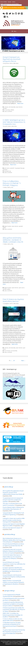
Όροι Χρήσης (5, 642)
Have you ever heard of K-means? (12, 528)
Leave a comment (8, 111)
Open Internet (19, 107)
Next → (23, 360)
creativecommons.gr (7, 3)
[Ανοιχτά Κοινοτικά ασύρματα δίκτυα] (14, 23)
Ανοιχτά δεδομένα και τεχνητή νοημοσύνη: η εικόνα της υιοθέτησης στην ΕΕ (14, 563)
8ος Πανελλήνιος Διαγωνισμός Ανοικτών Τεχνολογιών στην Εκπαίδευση (14, 9)
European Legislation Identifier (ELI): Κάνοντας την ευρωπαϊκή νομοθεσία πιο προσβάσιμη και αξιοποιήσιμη (14, 569)
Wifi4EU (12, 110)
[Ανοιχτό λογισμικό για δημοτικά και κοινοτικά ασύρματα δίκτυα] (14, 78)
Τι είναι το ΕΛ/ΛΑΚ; (3, 1)
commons (6, 107)
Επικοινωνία (20, 644)
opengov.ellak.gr (9, 591)
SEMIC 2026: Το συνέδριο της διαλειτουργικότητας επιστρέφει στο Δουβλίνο (13, 614)
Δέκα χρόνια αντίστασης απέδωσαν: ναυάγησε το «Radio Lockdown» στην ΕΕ (13, 240)
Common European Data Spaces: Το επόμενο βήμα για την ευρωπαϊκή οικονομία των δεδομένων (12, 556)
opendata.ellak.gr (9, 534)
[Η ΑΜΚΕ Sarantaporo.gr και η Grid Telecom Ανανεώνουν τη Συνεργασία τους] (13, 49)
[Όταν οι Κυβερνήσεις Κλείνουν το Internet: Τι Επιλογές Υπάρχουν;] (14, 201)
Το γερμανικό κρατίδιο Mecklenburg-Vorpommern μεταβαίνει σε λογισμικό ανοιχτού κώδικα (13, 603)
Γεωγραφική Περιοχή (19, 168)
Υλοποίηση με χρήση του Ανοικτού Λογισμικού (11, 641)
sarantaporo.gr (19, 376)
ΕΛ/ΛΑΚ (2, 3)
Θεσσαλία (5, 169)
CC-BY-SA (14, 644)
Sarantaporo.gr (7, 171)
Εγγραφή (9, 1)
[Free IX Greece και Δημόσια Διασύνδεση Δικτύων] (14, 321)
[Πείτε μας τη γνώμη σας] (4, 13)
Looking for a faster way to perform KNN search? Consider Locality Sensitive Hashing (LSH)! (13, 520)
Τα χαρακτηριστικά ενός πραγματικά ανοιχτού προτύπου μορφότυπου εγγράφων (13, 499)
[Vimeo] (22, 13)
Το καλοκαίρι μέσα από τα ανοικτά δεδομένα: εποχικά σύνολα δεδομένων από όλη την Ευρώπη (13, 551)
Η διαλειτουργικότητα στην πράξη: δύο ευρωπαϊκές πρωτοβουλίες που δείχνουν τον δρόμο (14, 609)
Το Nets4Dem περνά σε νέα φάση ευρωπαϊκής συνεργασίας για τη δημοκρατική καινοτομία (12, 624)
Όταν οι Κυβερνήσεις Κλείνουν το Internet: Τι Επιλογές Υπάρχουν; (12, 183)
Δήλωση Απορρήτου (13, 642)
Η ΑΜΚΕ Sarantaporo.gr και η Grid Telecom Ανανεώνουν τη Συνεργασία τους (14, 122)
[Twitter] (10, 13)
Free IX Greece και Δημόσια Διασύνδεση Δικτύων (13, 300)
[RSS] (7, 17)
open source (7, 168)
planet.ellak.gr (8, 487)
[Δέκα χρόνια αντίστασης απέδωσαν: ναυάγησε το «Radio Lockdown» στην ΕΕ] (14, 259)
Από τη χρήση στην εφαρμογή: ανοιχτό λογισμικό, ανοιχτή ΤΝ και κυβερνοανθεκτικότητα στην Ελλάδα (13, 492)
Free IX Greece (7, 350)
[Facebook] (7, 13)
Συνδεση (13, 1)
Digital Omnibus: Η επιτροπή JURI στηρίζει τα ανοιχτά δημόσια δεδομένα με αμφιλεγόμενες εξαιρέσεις (13, 582)
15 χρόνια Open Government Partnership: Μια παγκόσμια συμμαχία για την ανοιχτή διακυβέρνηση (14, 631)
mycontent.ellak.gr (15, 3)
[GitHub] (16, 13)
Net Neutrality (12, 107)
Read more (20, 103)
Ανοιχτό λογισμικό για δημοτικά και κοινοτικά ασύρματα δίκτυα (11, 59)
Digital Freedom (7, 226)
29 (14, 360)
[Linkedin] (13, 13)
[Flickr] (5, 17)
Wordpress (24, 641)
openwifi (5, 108)
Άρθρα (4, 227)
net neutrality (7, 110)
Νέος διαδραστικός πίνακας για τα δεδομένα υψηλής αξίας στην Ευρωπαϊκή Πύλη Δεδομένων (14, 540)
